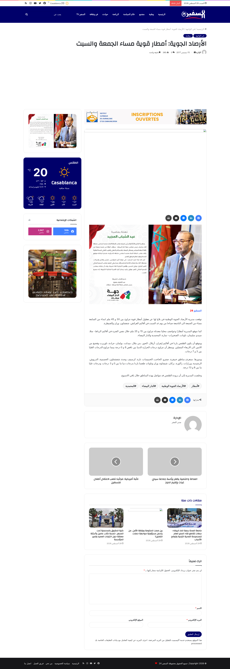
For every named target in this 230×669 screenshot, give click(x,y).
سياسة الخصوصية (62, 663)
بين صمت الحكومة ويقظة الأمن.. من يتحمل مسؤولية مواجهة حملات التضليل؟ (145, 534)
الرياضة (115, 14)
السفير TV (81, 14)
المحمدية (130, 386)
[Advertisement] (115, 81)
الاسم (198, 608)
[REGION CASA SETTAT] (145, 264)
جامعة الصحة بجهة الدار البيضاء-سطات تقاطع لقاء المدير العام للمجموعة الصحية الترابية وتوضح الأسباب (186, 535)
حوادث (105, 14)
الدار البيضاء (148, 386)
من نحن (49, 663)
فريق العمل (38, 663)
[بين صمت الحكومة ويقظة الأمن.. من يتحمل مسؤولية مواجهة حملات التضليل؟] (145, 518)
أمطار (195, 386)
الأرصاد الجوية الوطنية (173, 386)
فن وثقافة (94, 14)
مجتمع (142, 14)
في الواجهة (190, 29)
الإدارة (198, 52)
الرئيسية (161, 14)
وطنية (151, 14)
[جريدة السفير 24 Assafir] (193, 14)
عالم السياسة (129, 14)
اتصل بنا (27, 663)
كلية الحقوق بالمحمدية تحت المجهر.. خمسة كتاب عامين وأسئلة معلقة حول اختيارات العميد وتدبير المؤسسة (107, 535)
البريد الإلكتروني (194, 620)
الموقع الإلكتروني (136, 620)
